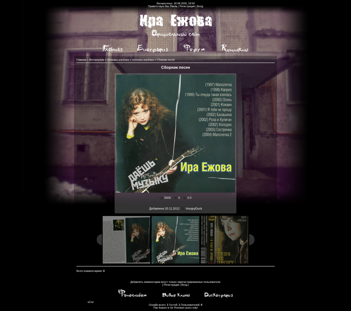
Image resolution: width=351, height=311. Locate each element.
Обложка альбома (118, 59)
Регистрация (187, 6)
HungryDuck (194, 208)
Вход (200, 6)
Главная (81, 59)
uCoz (91, 301)
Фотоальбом (96, 59)
